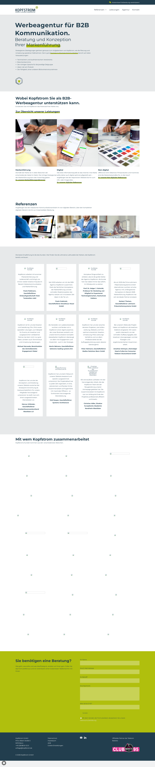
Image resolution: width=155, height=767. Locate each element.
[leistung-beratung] (36, 120)
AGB (49, 743)
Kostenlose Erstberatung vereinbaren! (125, 2)
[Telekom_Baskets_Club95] (125, 744)
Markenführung (43, 44)
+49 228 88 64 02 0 (22, 745)
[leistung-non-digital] (118, 120)
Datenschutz (52, 738)
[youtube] (81, 737)
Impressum (52, 741)
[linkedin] (85, 737)
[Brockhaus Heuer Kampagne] (77, 227)
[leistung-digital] (77, 120)
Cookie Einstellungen (55, 745)
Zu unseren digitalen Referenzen (69, 182)
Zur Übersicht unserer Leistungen (38, 111)
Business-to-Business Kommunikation (64, 53)
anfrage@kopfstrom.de (24, 748)
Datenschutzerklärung (88, 720)
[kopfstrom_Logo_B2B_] (27, 7)
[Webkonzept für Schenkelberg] (119, 227)
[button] (4, 763)
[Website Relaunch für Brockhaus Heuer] (36, 227)
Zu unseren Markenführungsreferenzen (30, 180)
